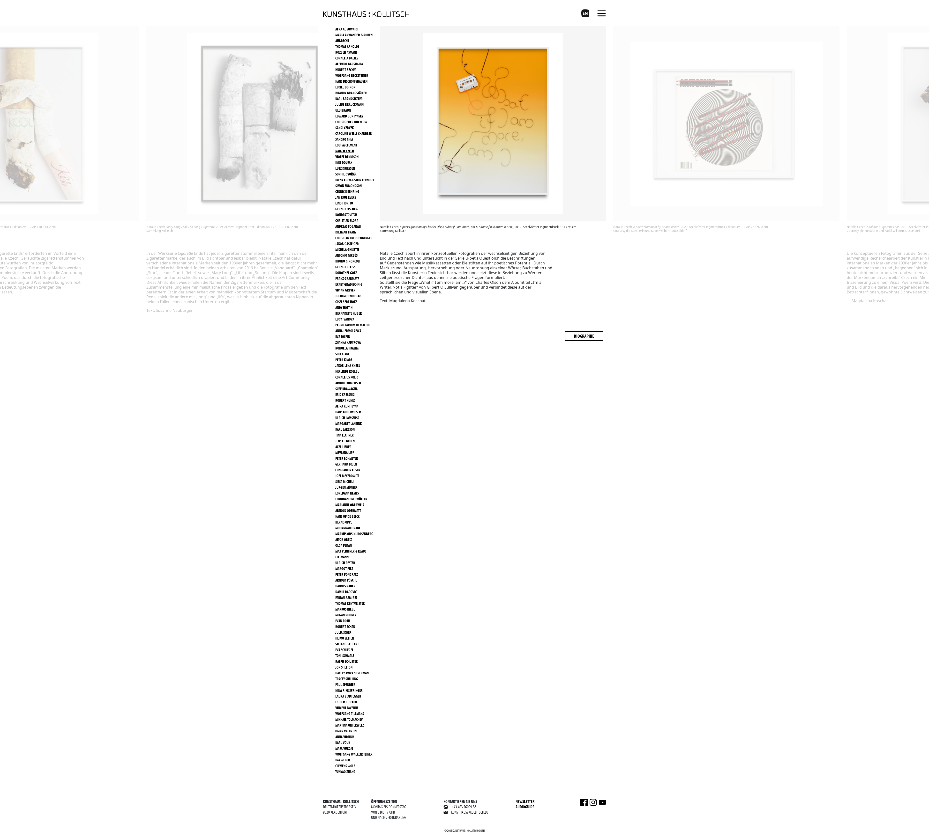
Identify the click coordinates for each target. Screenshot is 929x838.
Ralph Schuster (346, 661)
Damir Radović (346, 591)
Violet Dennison (347, 156)
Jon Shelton (343, 667)
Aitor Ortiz (343, 539)
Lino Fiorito (344, 203)
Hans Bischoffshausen (351, 81)
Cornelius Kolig (347, 377)
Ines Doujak (343, 162)
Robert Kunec (345, 400)
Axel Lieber (343, 446)
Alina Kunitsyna (346, 406)
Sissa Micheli (344, 481)
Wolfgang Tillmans (349, 713)
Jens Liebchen (345, 440)
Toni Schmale (344, 655)
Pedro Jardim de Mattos (352, 324)
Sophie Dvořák (345, 174)
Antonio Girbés (346, 255)
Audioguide (525, 806)
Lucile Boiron (345, 87)
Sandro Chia (344, 139)
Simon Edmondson (348, 185)
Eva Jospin (342, 336)
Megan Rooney (345, 614)
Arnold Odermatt (348, 510)
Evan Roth (342, 620)
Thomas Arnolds (347, 46)
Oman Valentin (346, 731)
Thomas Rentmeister (350, 603)
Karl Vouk (342, 742)
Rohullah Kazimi (347, 348)
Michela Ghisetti (347, 249)
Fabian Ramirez (346, 597)
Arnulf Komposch (348, 382)
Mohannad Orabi (347, 527)
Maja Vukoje (344, 748)
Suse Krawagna (346, 388)
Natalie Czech (344, 150)
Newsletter (525, 801)
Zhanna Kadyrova (348, 342)
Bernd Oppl (343, 522)
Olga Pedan (343, 545)
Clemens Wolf (345, 765)
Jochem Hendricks (348, 295)
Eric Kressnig (345, 394)
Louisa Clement (346, 145)
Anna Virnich (344, 736)
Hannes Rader (345, 585)
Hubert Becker (346, 69)
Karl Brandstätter (349, 98)
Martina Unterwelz (349, 725)
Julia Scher (343, 632)
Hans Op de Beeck (347, 516)
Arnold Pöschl (346, 580)
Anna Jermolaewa (348, 330)
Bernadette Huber (348, 313)
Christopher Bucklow (351, 121)
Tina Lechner (344, 435)
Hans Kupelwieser (348, 411)
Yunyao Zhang (345, 771)
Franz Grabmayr (347, 278)
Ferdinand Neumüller (351, 498)
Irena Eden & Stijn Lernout (354, 179)
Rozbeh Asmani (346, 52)
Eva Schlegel (344, 649)
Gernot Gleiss (345, 266)
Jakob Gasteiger (347, 243)
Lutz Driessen (345, 168)
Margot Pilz (344, 568)
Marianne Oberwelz (349, 504)
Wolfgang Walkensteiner (354, 754)
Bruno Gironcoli (347, 261)
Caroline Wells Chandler (353, 133)
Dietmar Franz (345, 232)
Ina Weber (342, 760)
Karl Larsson (345, 429)
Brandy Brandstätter (351, 92)
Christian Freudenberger (354, 237)
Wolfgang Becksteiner (351, 75)
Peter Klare (343, 359)
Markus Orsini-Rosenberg (354, 533)
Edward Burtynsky (349, 116)
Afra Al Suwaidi (346, 29)
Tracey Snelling (346, 678)
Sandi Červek (344, 127)
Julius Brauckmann (349, 104)
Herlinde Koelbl (347, 371)
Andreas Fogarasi (348, 226)
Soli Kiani (342, 353)
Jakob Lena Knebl (347, 365)
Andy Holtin (343, 307)
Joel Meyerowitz (347, 475)
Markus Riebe (345, 609)
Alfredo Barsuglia (349, 63)
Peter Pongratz (346, 574)
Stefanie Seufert (347, 643)
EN (585, 13)
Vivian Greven (345, 290)
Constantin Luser (347, 469)
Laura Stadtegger (348, 696)
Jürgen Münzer (346, 487)
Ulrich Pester (345, 562)
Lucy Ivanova (344, 319)
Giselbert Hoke (346, 301)
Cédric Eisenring (347, 191)
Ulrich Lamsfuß (347, 417)
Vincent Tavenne (346, 707)
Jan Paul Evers (345, 197)
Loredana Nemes (347, 493)
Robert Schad (345, 626)
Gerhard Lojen (346, 464)
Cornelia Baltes (346, 58)
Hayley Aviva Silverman (352, 672)
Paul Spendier (345, 684)
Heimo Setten (344, 638)
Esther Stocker (346, 702)
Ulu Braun (343, 110)
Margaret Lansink (348, 423)
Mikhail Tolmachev (349, 719)
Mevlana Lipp (344, 452)
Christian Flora (346, 220)
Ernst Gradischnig (348, 284)
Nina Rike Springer (349, 690)
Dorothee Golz (346, 272)
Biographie (584, 336)
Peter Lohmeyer (346, 458)
